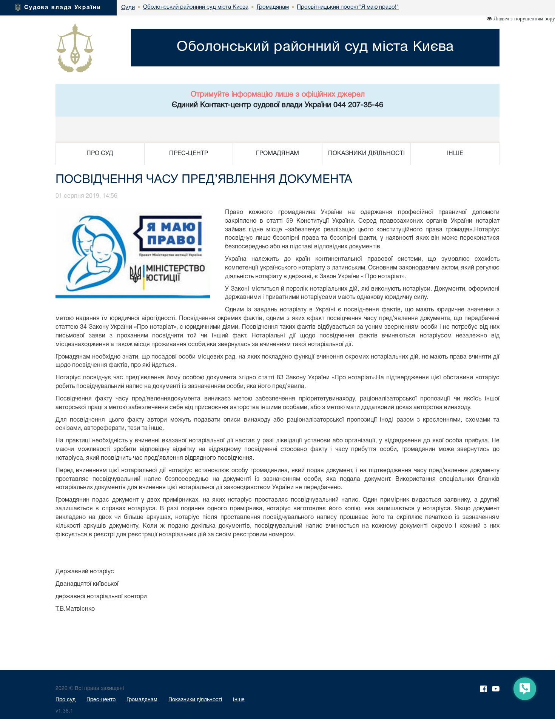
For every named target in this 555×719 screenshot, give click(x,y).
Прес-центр (101, 699)
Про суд (65, 699)
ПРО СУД (99, 153)
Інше (239, 699)
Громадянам (141, 699)
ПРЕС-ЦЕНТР (188, 153)
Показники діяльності (195, 699)
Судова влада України (62, 7)
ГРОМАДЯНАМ (277, 153)
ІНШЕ (455, 153)
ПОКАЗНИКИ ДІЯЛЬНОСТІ (366, 153)
